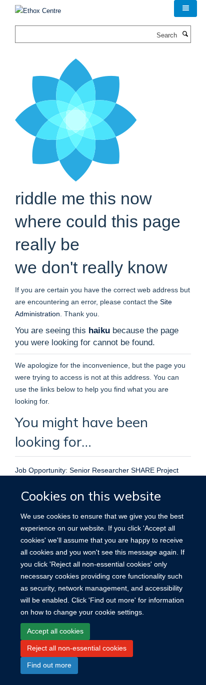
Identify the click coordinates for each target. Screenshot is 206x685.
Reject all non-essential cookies (76, 648)
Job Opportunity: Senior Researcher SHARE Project (96, 470)
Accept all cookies (55, 631)
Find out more (49, 665)
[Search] (185, 34)
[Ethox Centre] (38, 7)
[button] (185, 8)
